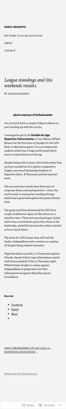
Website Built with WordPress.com (20, 373)
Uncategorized (18, 93)
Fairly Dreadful (15, 26)
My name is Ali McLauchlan (23, 35)
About (8, 43)
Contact (9, 50)
